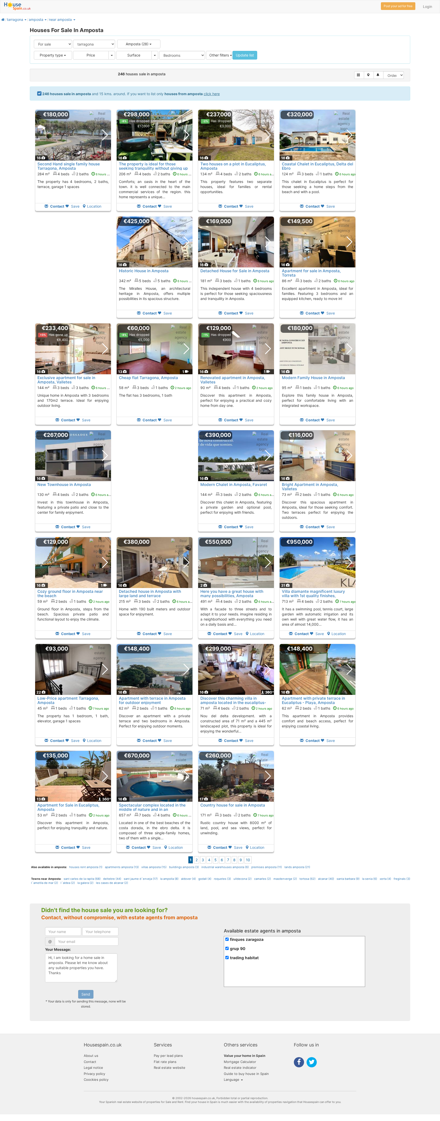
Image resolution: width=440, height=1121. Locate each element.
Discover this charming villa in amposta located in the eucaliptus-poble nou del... (233, 702)
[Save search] (378, 75)
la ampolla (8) (169, 879)
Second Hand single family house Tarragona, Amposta (68, 166)
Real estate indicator (240, 1068)
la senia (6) (369, 879)
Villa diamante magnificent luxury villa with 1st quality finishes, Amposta (313, 595)
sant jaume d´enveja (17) (141, 879)
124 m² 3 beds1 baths (319, 174)
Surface (133, 55)
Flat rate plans (165, 1062)
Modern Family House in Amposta (313, 377)
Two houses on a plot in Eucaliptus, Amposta (233, 166)
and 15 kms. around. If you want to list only (131, 94)
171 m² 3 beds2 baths (237, 815)
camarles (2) (262, 879)
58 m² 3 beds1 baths (155, 387)
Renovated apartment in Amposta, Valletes (232, 379)
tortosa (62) (307, 879)
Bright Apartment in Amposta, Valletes (310, 486)
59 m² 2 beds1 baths (73, 601)
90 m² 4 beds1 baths (236, 387)
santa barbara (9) (348, 879)
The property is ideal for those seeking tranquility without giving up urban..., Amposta (153, 168)
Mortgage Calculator (240, 1062)
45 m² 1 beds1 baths (73, 708)
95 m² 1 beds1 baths (318, 387)
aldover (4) (188, 879)
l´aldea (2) (68, 883)
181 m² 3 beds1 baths (237, 281)
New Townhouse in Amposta (64, 484)
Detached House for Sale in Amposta (234, 270)
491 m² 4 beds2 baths (237, 601)
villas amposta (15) (154, 867)
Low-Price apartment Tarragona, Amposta (68, 700)
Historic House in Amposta (144, 270)
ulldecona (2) (242, 879)
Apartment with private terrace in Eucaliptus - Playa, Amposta (313, 700)
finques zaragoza (247, 939)
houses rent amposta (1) (85, 867)
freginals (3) (402, 879)
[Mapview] (369, 75)
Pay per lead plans (168, 1056)
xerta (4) (385, 879)
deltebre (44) (112, 879)
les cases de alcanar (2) (112, 883)
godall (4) (204, 879)
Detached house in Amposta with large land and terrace (150, 593)
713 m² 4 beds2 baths (319, 601)
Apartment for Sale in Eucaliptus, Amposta (68, 807)
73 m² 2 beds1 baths (318, 494)
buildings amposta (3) (184, 867)
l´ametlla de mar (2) (44, 883)
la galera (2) (85, 883)
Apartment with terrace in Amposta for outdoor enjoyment (152, 700)
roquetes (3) (222, 879)
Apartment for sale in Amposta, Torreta (311, 273)
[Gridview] (359, 75)
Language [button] (232, 1079)
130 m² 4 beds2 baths (74, 494)
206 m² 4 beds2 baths (156, 174)
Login (427, 6)
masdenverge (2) (285, 879)
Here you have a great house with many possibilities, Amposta (231, 593)
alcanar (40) (326, 879)
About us (91, 1056)
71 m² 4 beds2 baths (236, 708)
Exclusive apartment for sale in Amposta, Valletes (66, 379)
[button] (25, 19)
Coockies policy (96, 1079)
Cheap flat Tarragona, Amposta (148, 377)
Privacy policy (94, 1074)
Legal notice (93, 1068)
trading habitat (244, 957)
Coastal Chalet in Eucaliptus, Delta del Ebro (317, 166)
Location (94, 206)
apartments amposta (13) (122, 867)
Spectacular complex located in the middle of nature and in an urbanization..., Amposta (152, 809)
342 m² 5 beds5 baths (156, 281)
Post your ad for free (398, 6)
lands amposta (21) (297, 867)
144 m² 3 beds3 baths (74, 387)
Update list (245, 55)
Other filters (219, 55)
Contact (90, 1062)
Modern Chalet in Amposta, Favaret (233, 484)
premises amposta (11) (266, 867)
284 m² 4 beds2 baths (74, 174)
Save (74, 206)
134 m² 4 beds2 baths (237, 174)
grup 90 (237, 948)
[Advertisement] (73, 270)
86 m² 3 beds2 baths (318, 281)
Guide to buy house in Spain (246, 1074)
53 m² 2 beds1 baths (73, 815)
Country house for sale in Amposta (232, 805)
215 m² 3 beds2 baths (156, 601)
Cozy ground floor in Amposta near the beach (70, 593)
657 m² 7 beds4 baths (156, 815)
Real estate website (169, 1068)
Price (91, 55)
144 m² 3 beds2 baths (237, 494)
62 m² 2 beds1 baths (155, 708)
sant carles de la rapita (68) (82, 879)
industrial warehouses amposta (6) (225, 867)
